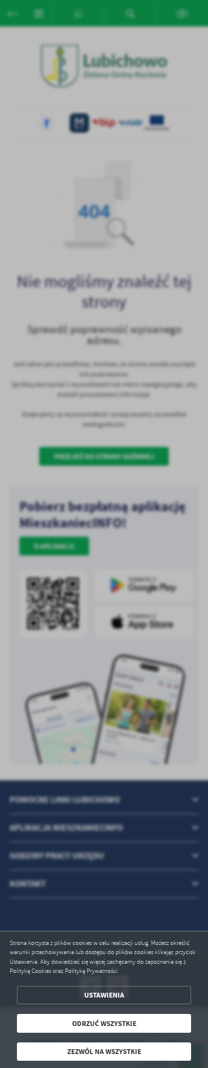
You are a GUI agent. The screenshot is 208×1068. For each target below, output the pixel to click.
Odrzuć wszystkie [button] (104, 1023)
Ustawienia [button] (104, 995)
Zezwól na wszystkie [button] (104, 1051)
